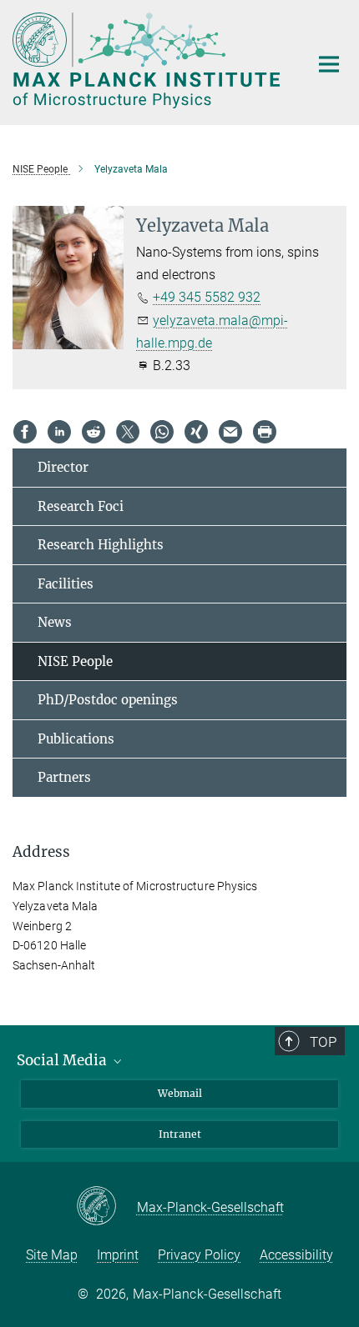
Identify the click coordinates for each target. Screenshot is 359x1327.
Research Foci (81, 506)
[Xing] (196, 431)
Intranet (180, 1134)
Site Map (52, 1255)
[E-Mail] (230, 431)
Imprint (118, 1255)
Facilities (66, 584)
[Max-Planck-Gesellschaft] (106, 1207)
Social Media (63, 1060)
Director (63, 467)
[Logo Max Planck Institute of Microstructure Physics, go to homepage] (148, 60)
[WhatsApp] (161, 431)
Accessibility (296, 1255)
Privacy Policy (199, 1255)
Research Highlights (101, 545)
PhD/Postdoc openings (108, 700)
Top (323, 1042)
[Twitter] (127, 431)
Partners (64, 777)
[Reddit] (93, 431)
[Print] (264, 431)
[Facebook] (25, 431)
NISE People (75, 661)
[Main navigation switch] (329, 64)
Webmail (180, 1093)
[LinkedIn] (59, 431)
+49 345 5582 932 (206, 297)
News (55, 622)
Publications (76, 739)
